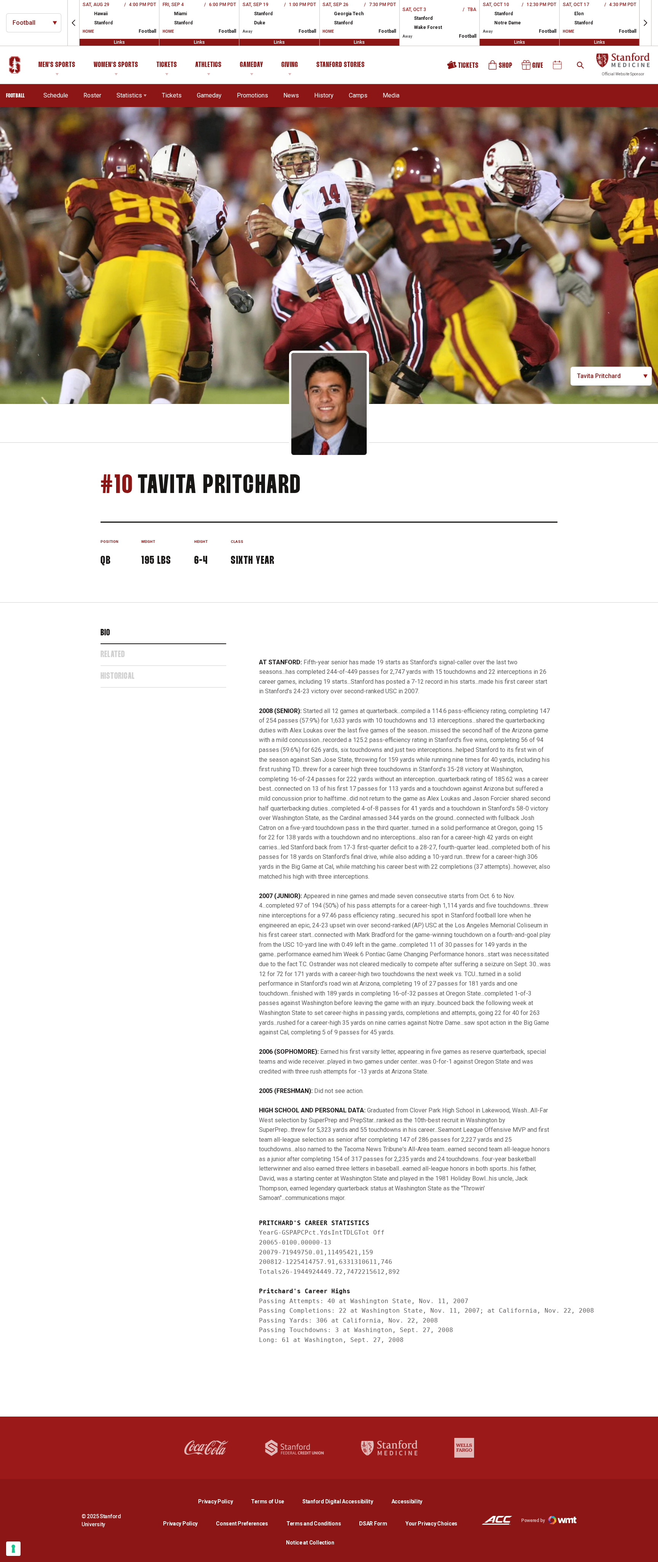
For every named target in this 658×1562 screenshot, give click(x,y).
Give (533, 67)
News (291, 95)
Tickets (167, 65)
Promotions (252, 95)
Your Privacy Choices (431, 1524)
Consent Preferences (242, 1524)
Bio (105, 633)
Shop (500, 67)
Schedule (55, 95)
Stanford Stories (340, 66)
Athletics (208, 65)
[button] (73, 23)
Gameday (251, 65)
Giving (289, 65)
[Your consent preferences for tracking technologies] (13, 1548)
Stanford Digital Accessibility (343, 1501)
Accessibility (406, 1501)
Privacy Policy (221, 1501)
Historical (118, 676)
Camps (358, 95)
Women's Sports (116, 65)
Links (119, 42)
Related (113, 655)
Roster (92, 95)
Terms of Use (267, 1501)
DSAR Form (373, 1524)
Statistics (129, 95)
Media (391, 95)
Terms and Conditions (313, 1524)
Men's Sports (56, 65)
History (324, 95)
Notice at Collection (310, 1543)
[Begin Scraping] (646, 1550)
